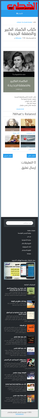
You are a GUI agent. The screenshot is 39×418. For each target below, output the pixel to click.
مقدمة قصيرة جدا (27, 22)
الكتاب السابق (8, 156)
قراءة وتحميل (20, 109)
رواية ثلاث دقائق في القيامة (18, 301)
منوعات (19, 22)
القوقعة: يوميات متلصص (19, 372)
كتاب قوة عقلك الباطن (20, 337)
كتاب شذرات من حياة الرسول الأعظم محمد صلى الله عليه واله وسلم (16, 289)
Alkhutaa (18, 38)
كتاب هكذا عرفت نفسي (19, 395)
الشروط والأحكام (26, 243)
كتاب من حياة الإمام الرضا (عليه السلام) (16, 384)
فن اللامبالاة (23, 325)
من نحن (29, 236)
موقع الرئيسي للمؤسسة (24, 233)
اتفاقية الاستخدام (26, 250)
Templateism (19, 414)
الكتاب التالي (31, 156)
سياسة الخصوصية (26, 240)
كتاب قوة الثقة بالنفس (20, 348)
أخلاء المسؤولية (26, 247)
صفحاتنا (29, 253)
